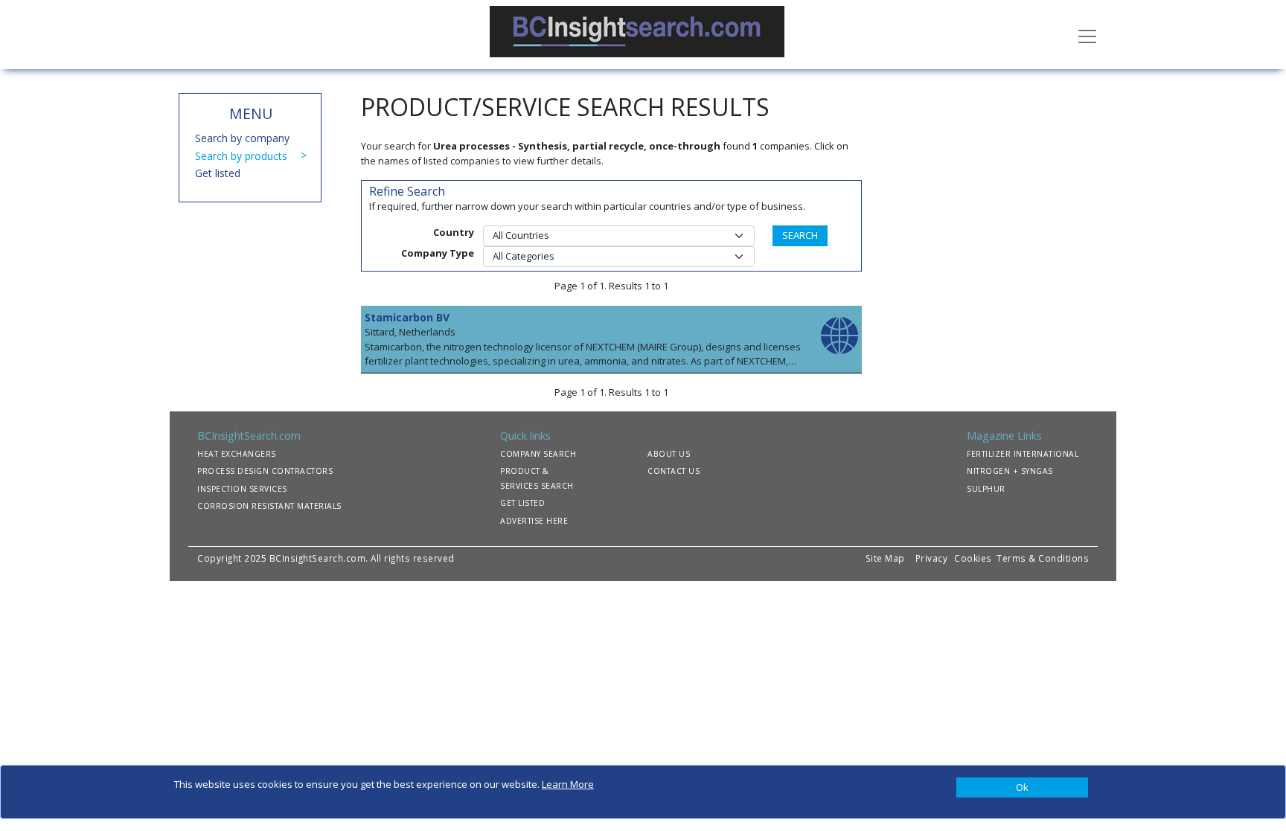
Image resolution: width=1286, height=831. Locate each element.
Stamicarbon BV (407, 317)
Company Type (437, 253)
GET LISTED (522, 503)
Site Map (885, 558)
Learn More (568, 784)
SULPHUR (986, 489)
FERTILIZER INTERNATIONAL (1022, 454)
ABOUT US (668, 454)
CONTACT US (673, 471)
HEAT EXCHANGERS (236, 454)
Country (453, 232)
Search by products (241, 156)
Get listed (217, 173)
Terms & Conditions (1043, 558)
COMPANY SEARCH (538, 454)
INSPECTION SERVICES (242, 489)
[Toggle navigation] (1087, 35)
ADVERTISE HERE (534, 521)
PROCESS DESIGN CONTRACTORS (265, 471)
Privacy (931, 558)
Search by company (242, 138)
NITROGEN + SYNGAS (1010, 471)
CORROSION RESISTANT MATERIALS (269, 506)
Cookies (974, 558)
